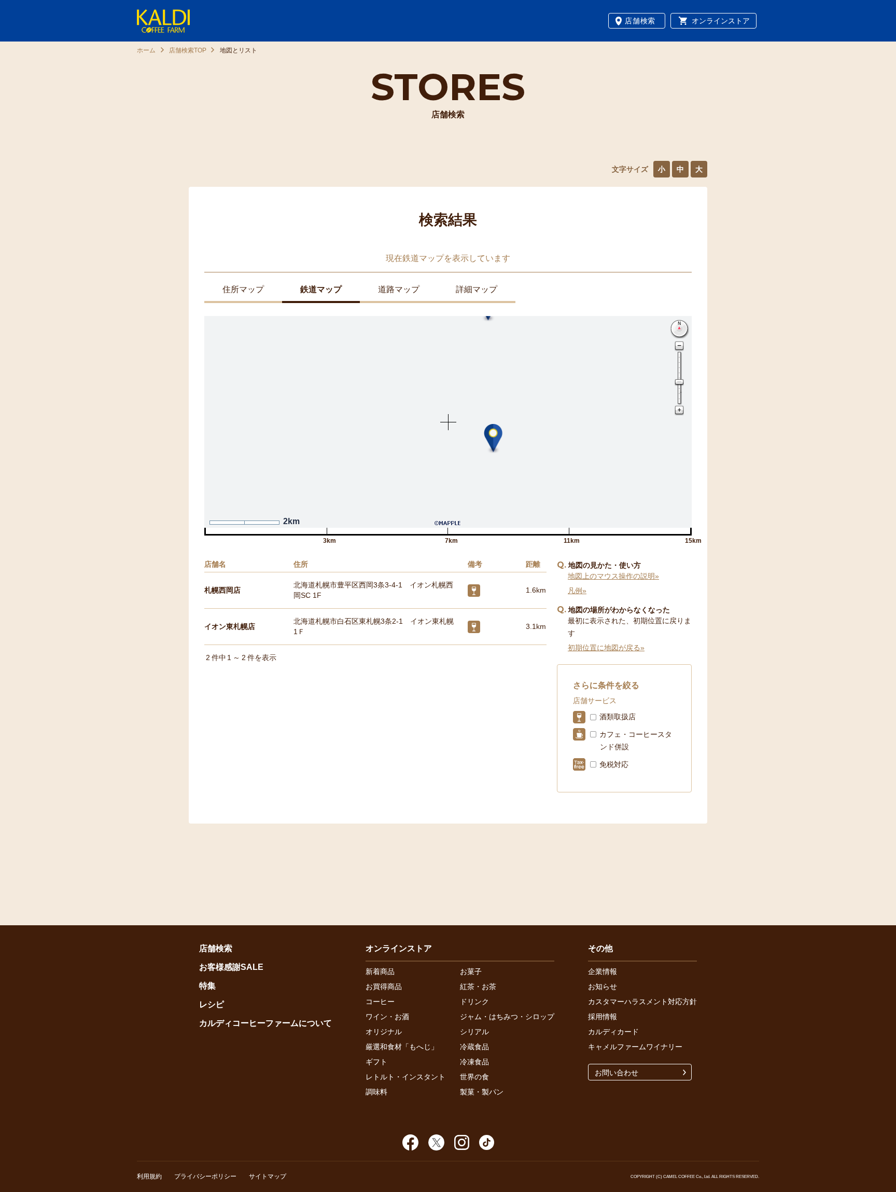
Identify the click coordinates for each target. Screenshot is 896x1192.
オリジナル (384, 1031)
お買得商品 (384, 986)
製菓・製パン (481, 1092)
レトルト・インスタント (405, 1077)
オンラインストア (721, 21)
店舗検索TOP (187, 50)
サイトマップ (267, 1176)
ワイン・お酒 (387, 1016)
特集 (207, 985)
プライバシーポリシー (205, 1176)
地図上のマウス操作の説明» (613, 576)
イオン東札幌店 (229, 626)
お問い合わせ (616, 1072)
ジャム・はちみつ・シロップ (507, 1016)
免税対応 (613, 764)
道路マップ (398, 289)
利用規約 (149, 1176)
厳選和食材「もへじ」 (402, 1047)
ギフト (376, 1062)
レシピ (211, 1004)
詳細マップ (476, 289)
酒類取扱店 (617, 717)
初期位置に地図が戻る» (606, 647)
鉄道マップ (321, 289)
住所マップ (243, 289)
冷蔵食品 (474, 1047)
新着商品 (380, 971)
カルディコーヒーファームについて (265, 1023)
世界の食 (474, 1077)
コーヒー (380, 1001)
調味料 (376, 1092)
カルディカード (613, 1031)
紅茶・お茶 (478, 986)
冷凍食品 (474, 1062)
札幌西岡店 (222, 590)
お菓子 (471, 971)
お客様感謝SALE (231, 967)
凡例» (577, 590)
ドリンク (474, 1001)
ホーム (146, 50)
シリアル (474, 1031)
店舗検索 (640, 21)
